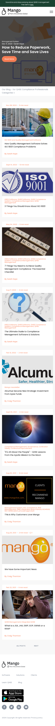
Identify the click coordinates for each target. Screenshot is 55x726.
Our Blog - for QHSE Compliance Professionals (25, 89)
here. (32, 5)
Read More (9, 59)
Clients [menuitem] (34, 675)
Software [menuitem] (6, 675)
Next (36, 646)
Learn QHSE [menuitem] (7, 682)
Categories (8, 92)
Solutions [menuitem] (20, 675)
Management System (10, 41)
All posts (20, 646)
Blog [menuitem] (20, 682)
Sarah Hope (19, 44)
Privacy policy (36, 717)
